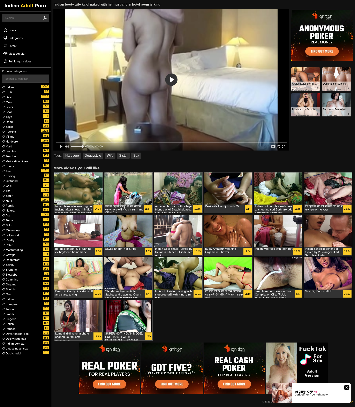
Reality (10, 240)
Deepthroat (12, 259)
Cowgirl (10, 254)
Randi (9, 121)
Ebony (9, 166)
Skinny (9, 264)
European (11, 304)
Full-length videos (19, 61)
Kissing (10, 176)
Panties (10, 328)
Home (12, 30)
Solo (8, 225)
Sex (136, 155)
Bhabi (9, 112)
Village (9, 136)
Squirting (11, 289)
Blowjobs (11, 274)
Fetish (9, 323)
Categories (15, 38)
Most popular (16, 53)
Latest (12, 45)
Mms (8, 102)
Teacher (10, 156)
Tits (7, 190)
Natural (10, 210)
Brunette (11, 269)
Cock (8, 185)
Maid (8, 146)
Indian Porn (25, 5)
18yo (8, 116)
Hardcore (11, 141)
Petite (9, 245)
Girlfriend (11, 181)
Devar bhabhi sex (17, 333)
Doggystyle (93, 155)
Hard (8, 200)
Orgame (10, 284)
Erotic (9, 92)
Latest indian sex (16, 348)
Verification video (16, 161)
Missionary (12, 230)
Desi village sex (15, 338)
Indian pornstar (15, 343)
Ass (7, 215)
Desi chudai (13, 353)
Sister (9, 107)
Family (9, 205)
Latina (9, 299)
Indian (9, 87)
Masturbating (14, 250)
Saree (9, 126)
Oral (8, 294)
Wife (110, 155)
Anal (8, 171)
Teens (9, 220)
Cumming (11, 279)
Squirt (9, 195)
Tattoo (9, 309)
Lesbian (10, 151)
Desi (8, 97)
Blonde (10, 314)
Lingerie (10, 319)
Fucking (10, 131)
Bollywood (12, 235)
